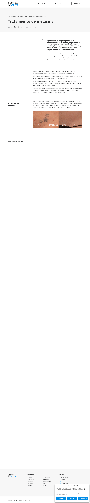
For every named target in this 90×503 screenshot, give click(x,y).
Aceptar (61, 498)
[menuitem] (36, 4)
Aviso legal (81, 500)
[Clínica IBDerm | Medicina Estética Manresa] (13, 4)
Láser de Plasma (45, 460)
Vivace (44, 485)
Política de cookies (65, 500)
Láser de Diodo (45, 279)
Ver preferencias (83, 498)
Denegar (72, 498)
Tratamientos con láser (15, 16)
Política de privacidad (73, 500)
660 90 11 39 (65, 483)
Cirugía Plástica (47, 477)
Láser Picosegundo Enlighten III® (35, 16)
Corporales (31, 479)
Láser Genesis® (45, 369)
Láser (44, 483)
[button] (45, 165)
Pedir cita (62, 479)
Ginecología (31, 481)
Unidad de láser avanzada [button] (49, 3)
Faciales (30, 477)
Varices (30, 485)
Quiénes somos (63, 3)
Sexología (30, 483)
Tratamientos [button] (36, 3)
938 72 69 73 (65, 481)
